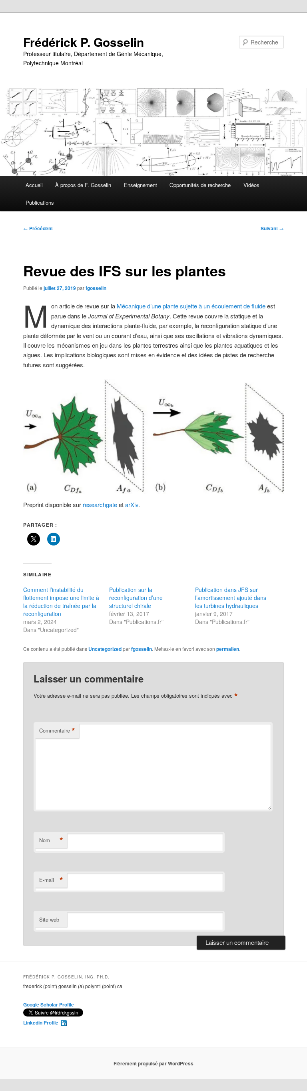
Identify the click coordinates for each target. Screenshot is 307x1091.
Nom (51, 840)
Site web (49, 919)
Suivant (272, 228)
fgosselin (96, 288)
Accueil (34, 185)
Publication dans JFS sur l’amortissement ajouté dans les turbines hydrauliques (230, 598)
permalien (227, 648)
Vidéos (251, 185)
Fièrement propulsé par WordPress (153, 1063)
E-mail (51, 880)
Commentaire (57, 730)
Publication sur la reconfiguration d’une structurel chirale (136, 598)
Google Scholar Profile (48, 1004)
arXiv (131, 504)
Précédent (38, 228)
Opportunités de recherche (200, 185)
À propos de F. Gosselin (83, 185)
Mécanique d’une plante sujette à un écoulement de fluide (192, 306)
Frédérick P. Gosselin (83, 41)
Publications (40, 202)
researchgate (100, 504)
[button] (153, 436)
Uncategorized (105, 648)
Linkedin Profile (42, 1022)
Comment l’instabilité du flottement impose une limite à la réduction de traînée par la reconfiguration (61, 602)
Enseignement (140, 185)
